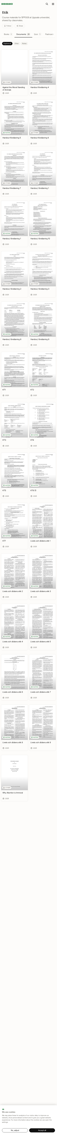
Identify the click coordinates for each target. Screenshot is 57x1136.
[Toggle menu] (53, 4)
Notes (24, 43)
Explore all (7, 43)
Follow (8, 26)
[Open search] (47, 4)
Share (21, 26)
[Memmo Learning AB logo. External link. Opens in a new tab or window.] (3, 1109)
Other (17, 43)
